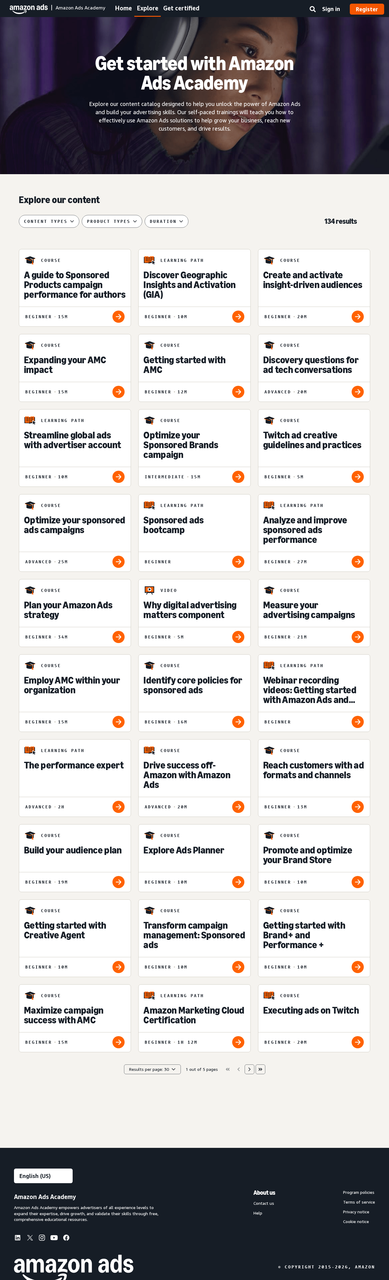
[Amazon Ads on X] (29, 1239)
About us (264, 1192)
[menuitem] (20, 1238)
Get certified (181, 8)
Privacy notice (356, 1211)
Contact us (263, 1203)
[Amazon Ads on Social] (54, 1239)
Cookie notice (356, 1221)
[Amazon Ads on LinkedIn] (17, 1239)
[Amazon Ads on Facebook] (66, 1239)
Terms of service (359, 1202)
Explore (147, 8)
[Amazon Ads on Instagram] (42, 1239)
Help (257, 1213)
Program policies (358, 1192)
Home (123, 8)
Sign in (331, 8)
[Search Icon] (312, 10)
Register (367, 9)
